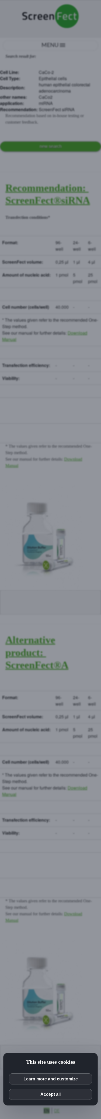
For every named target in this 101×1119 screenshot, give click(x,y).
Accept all (50, 1094)
